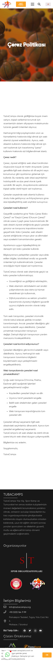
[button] (7, 654)
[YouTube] (40, 630)
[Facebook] (24, 630)
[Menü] (32, 4)
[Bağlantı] (6, 4)
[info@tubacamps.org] (6, 607)
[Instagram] (35, 630)
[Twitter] (29, 630)
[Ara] (39, 4)
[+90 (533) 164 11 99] (6, 612)
